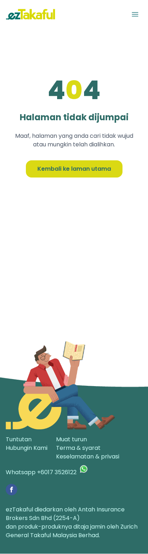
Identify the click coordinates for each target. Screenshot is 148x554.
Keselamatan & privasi (87, 456)
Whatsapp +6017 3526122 (41, 472)
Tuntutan (19, 439)
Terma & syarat (78, 448)
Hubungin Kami (26, 448)
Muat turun (71, 439)
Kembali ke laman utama (74, 169)
